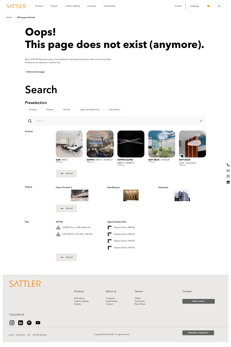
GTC (29, 335)
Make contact (198, 301)
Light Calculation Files (89, 110)
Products (33, 110)
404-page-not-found (26, 18)
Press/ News (140, 304)
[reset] (201, 121)
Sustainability (111, 301)
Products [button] (39, 6)
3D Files (66, 110)
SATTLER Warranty (39, 335)
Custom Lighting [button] (72, 6)
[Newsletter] (228, 176)
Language (194, 6)
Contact (178, 6)
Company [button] (91, 6)
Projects (54, 6)
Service (139, 291)
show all (69, 174)
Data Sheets (114, 110)
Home (9, 18)
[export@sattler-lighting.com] (228, 171)
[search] (219, 6)
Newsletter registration (198, 333)
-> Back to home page (35, 72)
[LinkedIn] (228, 182)
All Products (79, 298)
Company (110, 298)
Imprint (11, 335)
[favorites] (208, 6)
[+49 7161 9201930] (228, 165)
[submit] (30, 121)
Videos (138, 298)
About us (111, 291)
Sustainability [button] (109, 6)
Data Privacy (20, 335)
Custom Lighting (81, 301)
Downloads (140, 301)
